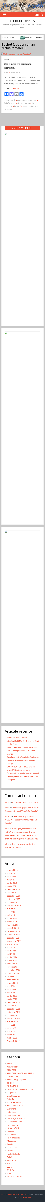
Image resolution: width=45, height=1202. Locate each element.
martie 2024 (12, 960)
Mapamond (11, 1141)
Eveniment (11, 1109)
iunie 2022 (11, 1028)
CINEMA (10, 1083)
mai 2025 (11, 915)
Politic (9, 1150)
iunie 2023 (11, 989)
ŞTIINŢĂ (10, 1170)
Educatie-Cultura (14, 1102)
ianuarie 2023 (13, 1005)
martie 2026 (12, 886)
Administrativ (12, 1067)
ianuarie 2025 (13, 928)
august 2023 (12, 983)
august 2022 (12, 1022)
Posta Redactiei (13, 1154)
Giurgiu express (22, 21)
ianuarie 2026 (13, 892)
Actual (9, 1063)
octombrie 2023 (13, 976)
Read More (17, 88)
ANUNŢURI (11, 1070)
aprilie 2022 (12, 1034)
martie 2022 (12, 1038)
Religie (10, 1157)
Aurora (7, 816)
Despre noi (11, 1092)
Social (9, 1163)
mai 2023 (11, 992)
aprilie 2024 (12, 957)
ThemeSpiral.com (24, 1197)
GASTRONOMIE (14, 1115)
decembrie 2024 (13, 931)
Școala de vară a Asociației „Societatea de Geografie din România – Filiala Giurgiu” (23, 760)
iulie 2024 (11, 947)
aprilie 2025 (12, 918)
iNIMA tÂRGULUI (14, 1128)
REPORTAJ (11, 1160)
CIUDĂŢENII (12, 1086)
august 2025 (12, 909)
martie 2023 (12, 999)
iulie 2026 (11, 873)
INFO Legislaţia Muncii (16, 1118)
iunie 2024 (11, 951)
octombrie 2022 (13, 1015)
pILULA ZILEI (12, 1147)
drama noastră (9, 100)
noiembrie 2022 (13, 1012)
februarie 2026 (13, 889)
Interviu (10, 1131)
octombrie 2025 (13, 902)
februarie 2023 (13, 1002)
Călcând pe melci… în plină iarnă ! (25, 802)
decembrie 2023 (13, 970)
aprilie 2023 (12, 996)
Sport (9, 1167)
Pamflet (10, 1144)
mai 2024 (11, 954)
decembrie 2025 (13, 896)
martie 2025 (12, 921)
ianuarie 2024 (13, 967)
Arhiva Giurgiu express (16, 1079)
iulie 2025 (11, 912)
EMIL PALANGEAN (15, 1105)
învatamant (11, 1134)
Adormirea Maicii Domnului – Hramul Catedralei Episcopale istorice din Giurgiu (22, 750)
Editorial (7, 60)
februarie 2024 (13, 963)
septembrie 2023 (14, 980)
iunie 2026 (11, 876)
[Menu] (3, 14)
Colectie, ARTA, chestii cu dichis (20, 1089)
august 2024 (12, 944)
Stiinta (9, 1173)
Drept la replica (13, 1096)
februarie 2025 (13, 925)
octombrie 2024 (13, 938)
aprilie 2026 (12, 883)
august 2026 (12, 870)
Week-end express (14, 1176)
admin (6, 72)
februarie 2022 (13, 1041)
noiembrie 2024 (13, 934)
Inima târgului (12, 1125)
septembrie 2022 (14, 1018)
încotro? (17, 106)
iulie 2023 (11, 986)
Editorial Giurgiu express (26, 100)
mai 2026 (11, 880)
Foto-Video (11, 1112)
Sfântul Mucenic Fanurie (17, 737)
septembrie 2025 (14, 905)
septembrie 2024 (14, 941)
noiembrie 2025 (13, 899)
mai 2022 (11, 1031)
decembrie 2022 (13, 1009)
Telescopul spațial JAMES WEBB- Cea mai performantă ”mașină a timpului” (21, 819)
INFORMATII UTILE (15, 1122)
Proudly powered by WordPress (13, 1194)
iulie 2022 (11, 1025)
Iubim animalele (13, 1138)
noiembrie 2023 (13, 973)
